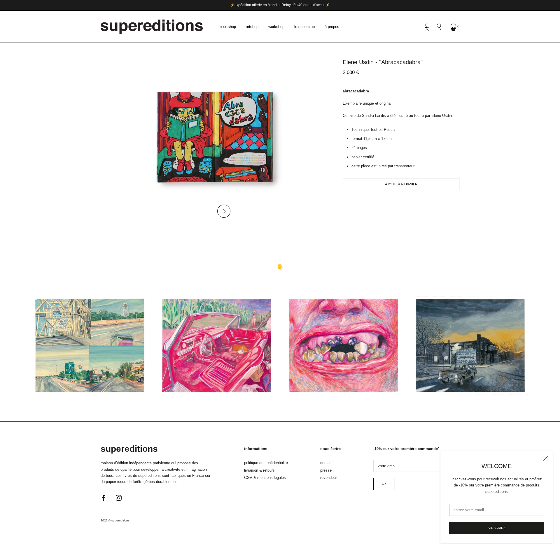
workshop (276, 26)
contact (326, 463)
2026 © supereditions (115, 520)
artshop (252, 26)
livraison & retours (259, 470)
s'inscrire (496, 528)
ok (384, 484)
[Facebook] (103, 497)
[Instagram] (119, 497)
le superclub (304, 26)
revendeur (328, 477)
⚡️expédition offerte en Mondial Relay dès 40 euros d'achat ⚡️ (280, 5)
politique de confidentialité (266, 463)
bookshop (228, 26)
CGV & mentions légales (265, 477)
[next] (223, 211)
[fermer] (545, 458)
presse (326, 470)
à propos (332, 26)
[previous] (204, 211)
